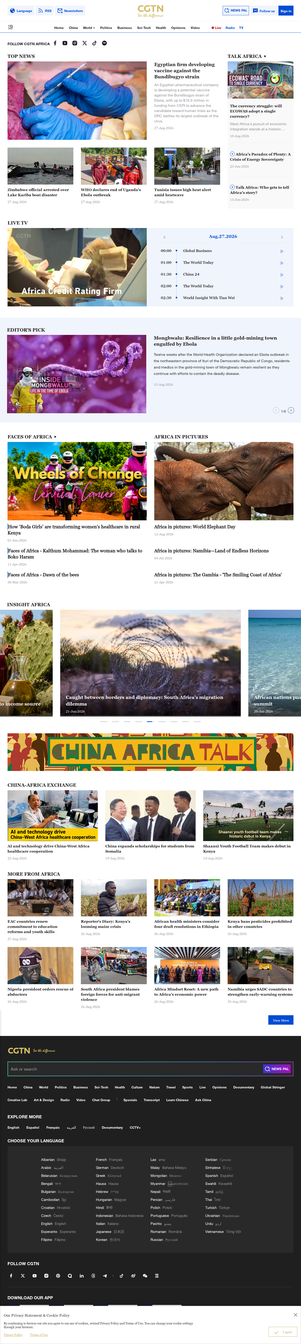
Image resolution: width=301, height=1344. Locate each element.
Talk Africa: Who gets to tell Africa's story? (259, 190)
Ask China (203, 1100)
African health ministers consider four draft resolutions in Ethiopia (186, 924)
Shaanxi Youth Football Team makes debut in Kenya (247, 848)
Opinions (178, 28)
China (73, 28)
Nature (154, 1087)
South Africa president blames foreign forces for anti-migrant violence (110, 994)
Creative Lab (17, 1100)
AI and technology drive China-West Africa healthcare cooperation (49, 848)
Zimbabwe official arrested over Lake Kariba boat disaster (38, 192)
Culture (137, 1087)
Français (53, 1127)
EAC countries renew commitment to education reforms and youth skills (32, 926)
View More (281, 1020)
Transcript (152, 1100)
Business (124, 28)
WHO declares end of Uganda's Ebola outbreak (111, 192)
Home (59, 28)
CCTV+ (135, 1127)
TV (241, 28)
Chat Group (101, 1100)
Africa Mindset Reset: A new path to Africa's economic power (186, 991)
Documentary (243, 1087)
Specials (130, 1100)
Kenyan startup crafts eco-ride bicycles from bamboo (178, 704)
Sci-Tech (144, 28)
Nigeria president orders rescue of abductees (40, 991)
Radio (230, 28)
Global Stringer (273, 1087)
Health (161, 28)
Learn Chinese (177, 1100)
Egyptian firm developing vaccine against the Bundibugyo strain (184, 71)
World (88, 28)
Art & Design (44, 1100)
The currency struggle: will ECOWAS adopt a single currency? (256, 111)
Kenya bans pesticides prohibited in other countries (260, 924)
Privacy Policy (13, 1335)
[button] (134, 411)
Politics (106, 28)
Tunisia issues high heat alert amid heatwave (182, 192)
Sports (187, 1087)
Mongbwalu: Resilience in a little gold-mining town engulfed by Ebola (215, 341)
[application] (77, 267)
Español (32, 1127)
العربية (71, 1127)
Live (217, 28)
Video (195, 28)
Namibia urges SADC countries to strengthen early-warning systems (260, 991)
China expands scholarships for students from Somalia (149, 848)
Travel (171, 1087)
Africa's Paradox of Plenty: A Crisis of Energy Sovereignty (260, 156)
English (13, 1127)
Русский (89, 1127)
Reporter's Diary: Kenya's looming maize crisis (105, 924)
